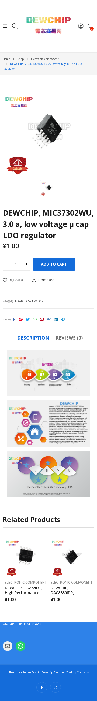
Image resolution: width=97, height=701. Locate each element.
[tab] (33, 338)
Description (33, 338)
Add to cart (54, 264)
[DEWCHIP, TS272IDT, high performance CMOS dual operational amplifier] (26, 556)
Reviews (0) (69, 338)
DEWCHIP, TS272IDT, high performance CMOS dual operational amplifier (25, 595)
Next (90, 568)
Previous (6, 568)
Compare (46, 279)
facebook (41, 687)
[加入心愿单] (45, 541)
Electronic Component (29, 301)
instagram (55, 687)
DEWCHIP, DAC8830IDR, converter (62, 592)
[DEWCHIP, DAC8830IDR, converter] (71, 556)
